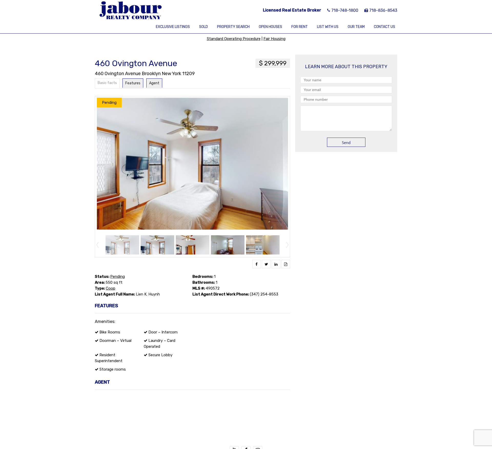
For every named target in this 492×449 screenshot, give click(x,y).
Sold (203, 27)
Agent (154, 83)
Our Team (356, 27)
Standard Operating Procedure (234, 38)
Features (132, 83)
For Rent (299, 27)
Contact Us (384, 27)
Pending (117, 276)
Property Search (233, 27)
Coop (110, 288)
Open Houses (270, 27)
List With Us (328, 27)
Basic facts (107, 83)
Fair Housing (274, 38)
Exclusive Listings (173, 27)
